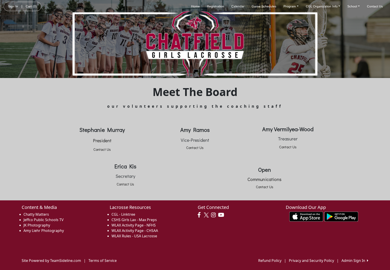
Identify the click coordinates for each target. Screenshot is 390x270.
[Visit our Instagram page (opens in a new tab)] (214, 215)
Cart (31, 6)
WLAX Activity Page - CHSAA (134, 230)
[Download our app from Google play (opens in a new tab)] (341, 216)
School (352, 6)
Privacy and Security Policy (311, 260)
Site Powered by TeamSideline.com (51, 260)
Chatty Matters (36, 214)
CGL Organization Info (322, 6)
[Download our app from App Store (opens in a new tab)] (306, 216)
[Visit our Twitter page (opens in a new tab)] (207, 215)
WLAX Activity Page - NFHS (133, 225)
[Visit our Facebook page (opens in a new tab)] (200, 215)
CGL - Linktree (123, 214)
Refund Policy (269, 260)
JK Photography (36, 225)
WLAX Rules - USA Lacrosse (134, 235)
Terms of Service (102, 260)
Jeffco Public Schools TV (43, 219)
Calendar (237, 6)
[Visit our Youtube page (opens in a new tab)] (222, 215)
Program (289, 6)
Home (195, 6)
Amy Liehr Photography (43, 230)
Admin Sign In (354, 260)
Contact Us (375, 6)
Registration (215, 6)
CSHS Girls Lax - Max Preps (134, 219)
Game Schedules (264, 6)
